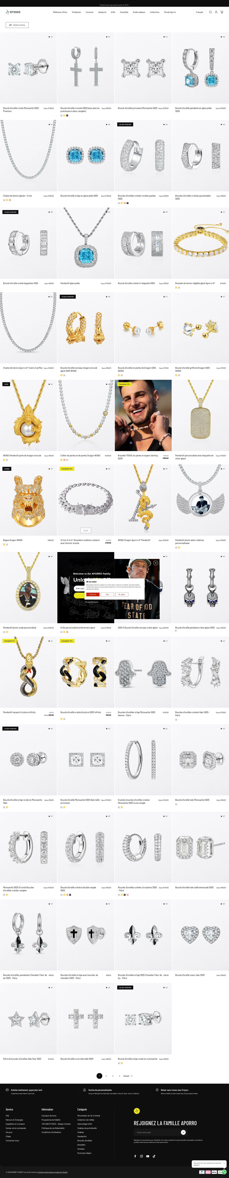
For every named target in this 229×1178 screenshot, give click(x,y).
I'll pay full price (91, 602)
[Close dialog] (156, 563)
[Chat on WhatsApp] (224, 1172)
